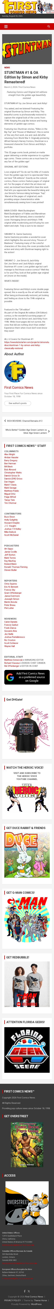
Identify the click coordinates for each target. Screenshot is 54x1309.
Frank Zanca (10, 628)
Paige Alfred (10, 497)
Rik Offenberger (11, 666)
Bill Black (8, 466)
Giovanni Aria (10, 631)
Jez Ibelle (8, 634)
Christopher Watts (13, 472)
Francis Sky (9, 590)
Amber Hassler (11, 457)
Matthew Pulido (11, 491)
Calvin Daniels (10, 622)
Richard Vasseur (12, 663)
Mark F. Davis (10, 484)
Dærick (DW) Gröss (13, 478)
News (7, 67)
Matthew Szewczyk (13, 660)
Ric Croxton (9, 640)
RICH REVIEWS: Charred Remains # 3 (24, 421)
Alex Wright (9, 454)
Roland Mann (10, 564)
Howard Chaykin (12, 523)
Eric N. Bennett (11, 587)
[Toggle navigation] (6, 26)
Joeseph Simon (11, 599)
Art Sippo (8, 548)
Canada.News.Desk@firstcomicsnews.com (19, 1263)
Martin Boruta (10, 602)
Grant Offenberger (13, 593)
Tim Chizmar (10, 503)
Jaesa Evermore (12, 596)
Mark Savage (10, 488)
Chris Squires (10, 583)
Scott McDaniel (11, 535)
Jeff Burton (9, 555)
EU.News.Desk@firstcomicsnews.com (17, 1278)
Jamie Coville (10, 551)
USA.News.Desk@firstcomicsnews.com (18, 1245)
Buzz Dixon (9, 516)
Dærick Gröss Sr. (12, 475)
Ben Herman (10, 463)
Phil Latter (9, 608)
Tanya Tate (9, 500)
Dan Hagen (9, 481)
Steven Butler (10, 570)
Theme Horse (40, 1300)
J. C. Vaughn (10, 526)
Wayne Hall (9, 646)
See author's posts (18, 403)
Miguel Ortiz (9, 494)
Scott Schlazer (11, 643)
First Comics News (27, 87)
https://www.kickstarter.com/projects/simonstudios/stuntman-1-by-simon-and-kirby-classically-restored (26, 345)
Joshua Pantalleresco (14, 637)
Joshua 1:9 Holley (12, 529)
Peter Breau (9, 605)
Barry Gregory (10, 460)
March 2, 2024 (10, 87)
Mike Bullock (10, 532)
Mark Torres (10, 558)
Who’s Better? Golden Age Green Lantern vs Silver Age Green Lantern (26, 431)
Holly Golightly (11, 520)
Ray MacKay (10, 561)
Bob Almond (10, 469)
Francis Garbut (11, 625)
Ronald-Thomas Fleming (16, 567)
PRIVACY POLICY (12, 1300)
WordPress (36, 1304)
